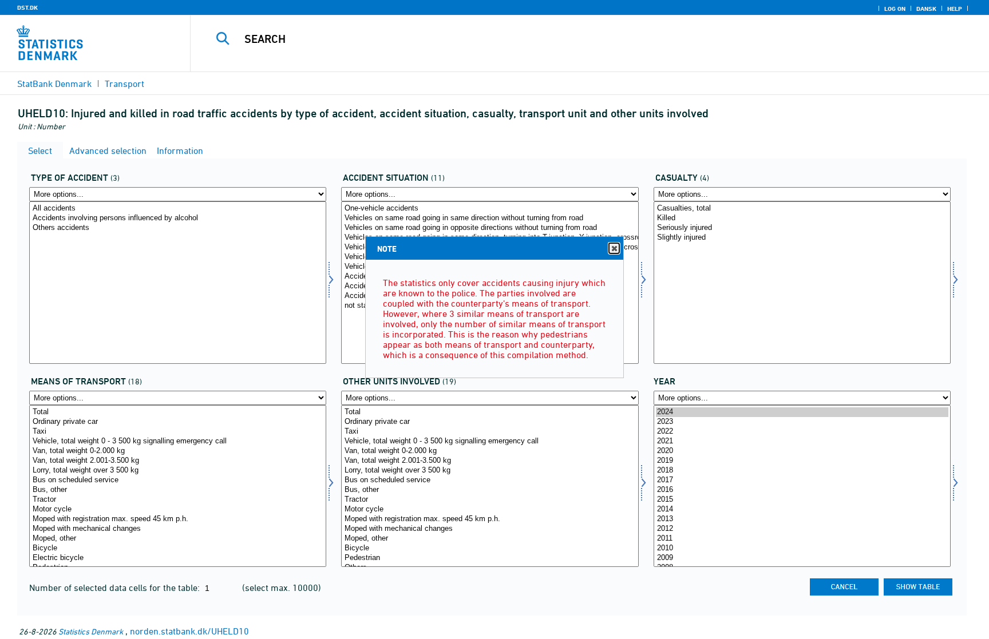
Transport (124, 83)
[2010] (802, 548)
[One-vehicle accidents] (489, 208)
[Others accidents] (177, 228)
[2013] (802, 519)
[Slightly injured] (802, 238)
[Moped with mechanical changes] (177, 529)
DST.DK (27, 7)
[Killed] (802, 218)
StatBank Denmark (54, 83)
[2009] (802, 558)
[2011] (802, 538)
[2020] (802, 451)
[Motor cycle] (177, 509)
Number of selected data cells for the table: (115, 587)
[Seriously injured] (802, 228)
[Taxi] (177, 431)
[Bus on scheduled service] (177, 480)
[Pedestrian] (489, 558)
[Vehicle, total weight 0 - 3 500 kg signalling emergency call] (177, 441)
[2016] (802, 490)
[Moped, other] (177, 538)
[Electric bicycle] (177, 558)
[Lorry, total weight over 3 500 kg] (177, 470)
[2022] (802, 431)
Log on (894, 9)
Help (954, 9)
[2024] (802, 412)
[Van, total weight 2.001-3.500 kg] (177, 461)
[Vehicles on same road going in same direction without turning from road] (489, 218)
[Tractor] (177, 500)
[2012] (802, 529)
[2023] (802, 422)
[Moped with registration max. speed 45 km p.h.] (177, 519)
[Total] (177, 412)
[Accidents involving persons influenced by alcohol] (177, 218)
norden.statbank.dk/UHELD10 (189, 631)
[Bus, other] (177, 490)
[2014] (802, 509)
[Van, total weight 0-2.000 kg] (177, 451)
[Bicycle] (177, 548)
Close (614, 248)
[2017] (802, 480)
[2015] (802, 500)
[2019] (802, 461)
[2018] (802, 470)
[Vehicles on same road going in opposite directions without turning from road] (489, 228)
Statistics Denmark (90, 631)
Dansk (926, 9)
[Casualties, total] (802, 208)
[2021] (802, 441)
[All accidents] (177, 208)
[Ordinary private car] (177, 422)
